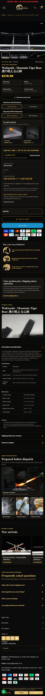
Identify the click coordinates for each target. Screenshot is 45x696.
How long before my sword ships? (13, 592)
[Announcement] (22, 2)
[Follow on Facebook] (4, 638)
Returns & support (8, 442)
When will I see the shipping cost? (13, 585)
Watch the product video (22, 97)
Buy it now (22, 225)
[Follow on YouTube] (17, 638)
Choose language (9, 643)
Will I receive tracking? (10, 598)
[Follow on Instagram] (8, 638)
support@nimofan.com (14, 663)
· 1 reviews (10, 62)
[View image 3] (23, 55)
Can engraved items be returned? (13, 605)
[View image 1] (5, 55)
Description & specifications (11, 347)
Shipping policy (8, 202)
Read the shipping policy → (11, 296)
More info (8, 692)
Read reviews (39, 62)
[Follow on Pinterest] (12, 638)
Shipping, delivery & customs (11, 436)
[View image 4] (32, 55)
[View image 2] (14, 55)
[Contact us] (3, 691)
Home (3, 15)
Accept (36, 692)
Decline (21, 692)
